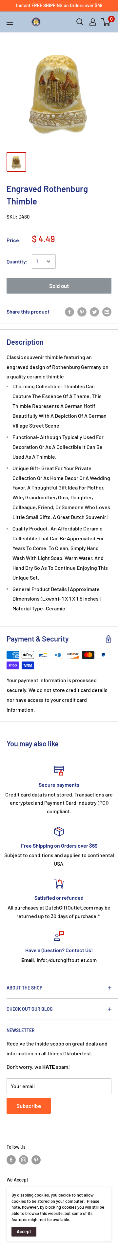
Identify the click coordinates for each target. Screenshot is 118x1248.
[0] (106, 22)
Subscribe (28, 1106)
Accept (24, 1231)
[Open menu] (10, 22)
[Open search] (80, 22)
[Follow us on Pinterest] (36, 1159)
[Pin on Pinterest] (82, 312)
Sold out (59, 285)
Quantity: (17, 261)
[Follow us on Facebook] (11, 1159)
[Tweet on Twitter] (94, 312)
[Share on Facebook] (69, 312)
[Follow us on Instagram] (23, 1159)
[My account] (92, 22)
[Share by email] (106, 312)
